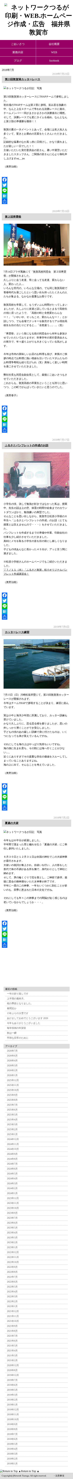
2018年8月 (12, 1429)
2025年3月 (12, 1124)
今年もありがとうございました (23, 1023)
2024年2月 (12, 1188)
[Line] (36, 190)
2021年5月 (12, 1345)
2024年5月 (12, 1173)
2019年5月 (12, 1390)
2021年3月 (12, 1355)
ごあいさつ (18, 44)
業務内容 (17, 52)
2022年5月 (12, 1286)
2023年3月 (12, 1237)
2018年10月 (13, 1419)
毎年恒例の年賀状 (16, 1028)
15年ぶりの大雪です (17, 1013)
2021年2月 (12, 1360)
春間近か (11, 1008)
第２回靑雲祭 (13, 216)
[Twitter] (36, 185)
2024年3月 (12, 1183)
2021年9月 (12, 1326)
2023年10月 (13, 1208)
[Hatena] (36, 196)
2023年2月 (12, 1242)
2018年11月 (13, 1414)
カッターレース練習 (17, 632)
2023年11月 (13, 1203)
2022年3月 (12, 1296)
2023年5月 (12, 1227)
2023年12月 (13, 1198)
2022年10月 (13, 1262)
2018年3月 (12, 1454)
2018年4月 (12, 1449)
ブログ (18, 60)
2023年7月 (12, 1218)
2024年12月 (13, 1139)
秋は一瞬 (11, 1033)
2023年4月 (12, 1232)
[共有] (36, 201)
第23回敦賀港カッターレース (22, 79)
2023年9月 (12, 1213)
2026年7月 (12, 1051)
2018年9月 (12, 1424)
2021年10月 (13, 1321)
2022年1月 (12, 1306)
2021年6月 (12, 1341)
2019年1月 (12, 1404)
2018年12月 (13, 1409)
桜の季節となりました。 (20, 1003)
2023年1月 (12, 1247)
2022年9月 (12, 1267)
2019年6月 (12, 1385)
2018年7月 (12, 1434)
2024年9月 (12, 1154)
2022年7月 (12, 1277)
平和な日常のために (17, 1038)
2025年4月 (12, 1119)
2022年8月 (12, 1272)
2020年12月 (13, 1365)
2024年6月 (12, 1168)
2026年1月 (12, 1075)
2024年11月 (13, 1144)
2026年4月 (12, 1060)
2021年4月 (12, 1350)
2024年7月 (12, 1164)
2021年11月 (13, 1316)
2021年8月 (12, 1331)
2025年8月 (12, 1100)
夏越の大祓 (12, 823)
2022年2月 (12, 1301)
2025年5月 (12, 1114)
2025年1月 (12, 1134)
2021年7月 (12, 1336)
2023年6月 (12, 1223)
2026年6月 (12, 1055)
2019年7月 (12, 1380)
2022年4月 (12, 1291)
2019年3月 (12, 1395)
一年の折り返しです (17, 993)
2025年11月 (13, 1085)
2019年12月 (13, 1375)
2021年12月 (13, 1311)
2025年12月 (13, 1080)
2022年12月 (13, 1252)
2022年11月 (13, 1257)
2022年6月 (12, 1282)
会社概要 (54, 44)
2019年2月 (12, 1399)
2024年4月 (12, 1178)
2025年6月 (12, 1109)
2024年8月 (12, 1159)
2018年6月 (12, 1439)
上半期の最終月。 (16, 998)
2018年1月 (12, 1463)
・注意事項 (58, 1476)
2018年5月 (12, 1444)
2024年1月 (12, 1193)
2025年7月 (12, 1105)
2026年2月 (12, 1070)
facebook (54, 60)
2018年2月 (12, 1458)
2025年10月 (13, 1090)
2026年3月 (12, 1065)
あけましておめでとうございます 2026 (27, 1018)
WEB (54, 52)
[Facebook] (36, 179)
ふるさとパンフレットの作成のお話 (26, 445)
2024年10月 (13, 1149)
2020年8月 (12, 1370)
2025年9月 (12, 1095)
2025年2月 (12, 1129)
